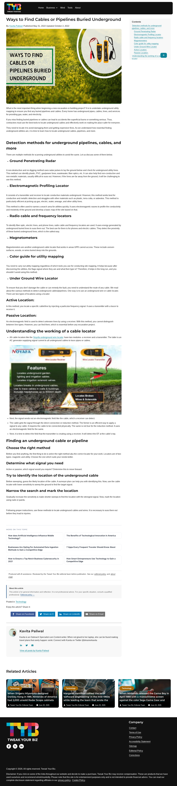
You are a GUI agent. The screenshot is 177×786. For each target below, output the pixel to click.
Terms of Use (135, 732)
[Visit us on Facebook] (8, 746)
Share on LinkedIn (71, 614)
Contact (132, 728)
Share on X (48, 614)
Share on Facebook (24, 614)
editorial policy (100, 574)
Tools (70, 8)
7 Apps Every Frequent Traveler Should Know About (90, 547)
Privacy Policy (135, 737)
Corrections (134, 755)
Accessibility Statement (139, 741)
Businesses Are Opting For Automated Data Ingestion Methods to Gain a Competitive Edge (33, 548)
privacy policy (64, 780)
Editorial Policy (136, 751)
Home (41, 8)
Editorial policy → (27, 595)
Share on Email (96, 614)
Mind (62, 8)
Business (50, 8)
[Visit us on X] (15, 746)
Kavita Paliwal (16, 26)
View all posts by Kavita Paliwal (34, 650)
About (77, 8)
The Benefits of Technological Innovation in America (91, 535)
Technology (21, 602)
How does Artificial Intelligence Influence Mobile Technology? (31, 537)
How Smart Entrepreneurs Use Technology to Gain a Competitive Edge (91, 560)
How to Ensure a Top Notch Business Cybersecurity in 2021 (33, 560)
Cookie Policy (78, 780)
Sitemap (133, 746)
